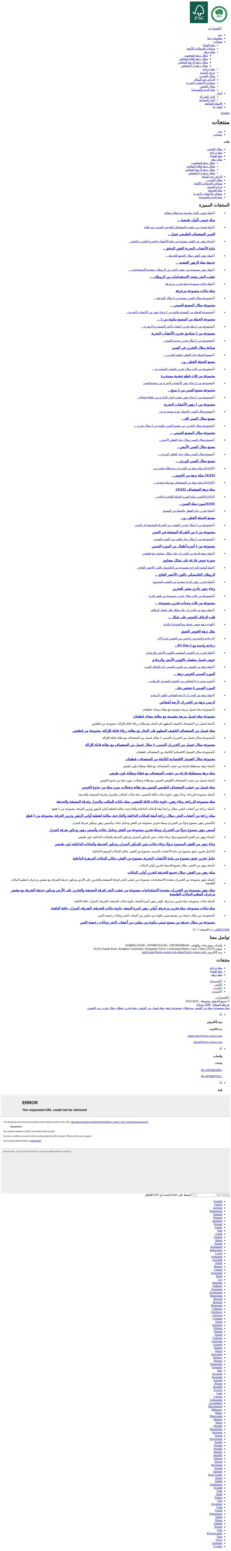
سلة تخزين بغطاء (127, 1008)
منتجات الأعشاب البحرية (200, 82)
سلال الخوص (207, 86)
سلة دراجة (209, 69)
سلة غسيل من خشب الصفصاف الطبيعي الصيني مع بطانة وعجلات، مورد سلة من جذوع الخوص (148, 787)
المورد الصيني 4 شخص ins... (195, 688)
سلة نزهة (209, 52)
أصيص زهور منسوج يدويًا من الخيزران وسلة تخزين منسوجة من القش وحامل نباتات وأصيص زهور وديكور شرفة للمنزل (132, 830)
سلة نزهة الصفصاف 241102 (195, 489)
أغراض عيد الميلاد (204, 79)
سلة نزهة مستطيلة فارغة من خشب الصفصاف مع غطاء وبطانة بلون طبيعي (162, 773)
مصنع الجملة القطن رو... (198, 362)
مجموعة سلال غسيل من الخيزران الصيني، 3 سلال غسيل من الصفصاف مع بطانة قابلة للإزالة (150, 745)
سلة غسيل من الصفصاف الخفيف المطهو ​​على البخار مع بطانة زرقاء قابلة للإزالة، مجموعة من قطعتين (143, 731)
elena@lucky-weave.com (191, 952)
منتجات (217, 41)
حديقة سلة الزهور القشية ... (195, 262)
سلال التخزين (207, 76)
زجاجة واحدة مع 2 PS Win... (195, 645)
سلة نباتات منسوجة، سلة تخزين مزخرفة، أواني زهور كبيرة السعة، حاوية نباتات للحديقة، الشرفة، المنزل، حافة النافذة (133, 908)
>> (210, 929)
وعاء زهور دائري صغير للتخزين (194, 589)
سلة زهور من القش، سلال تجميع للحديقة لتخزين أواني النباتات (171, 872)
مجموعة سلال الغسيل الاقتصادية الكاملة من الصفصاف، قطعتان (170, 759)
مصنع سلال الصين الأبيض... (196, 447)
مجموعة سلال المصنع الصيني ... (192, 305)
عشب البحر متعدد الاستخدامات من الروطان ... (182, 277)
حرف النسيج (207, 72)
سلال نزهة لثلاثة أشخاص (193, 58)
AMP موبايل (203, 1004)
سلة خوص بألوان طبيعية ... (196, 220)
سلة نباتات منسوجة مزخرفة (195, 291)
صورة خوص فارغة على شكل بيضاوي (189, 560)
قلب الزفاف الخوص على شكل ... (191, 617)
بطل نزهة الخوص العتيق (198, 631)
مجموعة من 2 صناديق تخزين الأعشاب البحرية (183, 333)
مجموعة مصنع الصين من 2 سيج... (191, 390)
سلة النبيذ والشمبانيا (203, 89)
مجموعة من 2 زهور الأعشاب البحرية (189, 404)
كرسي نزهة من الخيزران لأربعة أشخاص (187, 702)
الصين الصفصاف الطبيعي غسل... (191, 234)
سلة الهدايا (209, 45)
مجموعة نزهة (174, 1008)
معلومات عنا (214, 38)
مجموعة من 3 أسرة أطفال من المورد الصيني (183, 546)
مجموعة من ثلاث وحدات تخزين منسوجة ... (185, 603)
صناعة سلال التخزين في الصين (193, 348)
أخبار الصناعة (207, 100)
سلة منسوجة (222, 1008)
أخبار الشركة (207, 96)
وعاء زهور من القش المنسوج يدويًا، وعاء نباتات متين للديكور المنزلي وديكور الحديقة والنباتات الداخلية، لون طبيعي (135, 844)
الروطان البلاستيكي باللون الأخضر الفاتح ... (185, 574)
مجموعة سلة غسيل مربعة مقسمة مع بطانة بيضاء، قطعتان (174, 716)
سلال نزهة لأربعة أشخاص (193, 62)
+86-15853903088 (211, 1070)
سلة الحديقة (215, 190)
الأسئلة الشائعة (213, 103)
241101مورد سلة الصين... (197, 504)
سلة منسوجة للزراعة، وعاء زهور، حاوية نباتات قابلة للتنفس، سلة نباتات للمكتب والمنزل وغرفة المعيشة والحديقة (135, 801)
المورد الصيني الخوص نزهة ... (194, 674)
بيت (220, 34)
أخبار (219, 93)
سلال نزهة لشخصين (196, 55)
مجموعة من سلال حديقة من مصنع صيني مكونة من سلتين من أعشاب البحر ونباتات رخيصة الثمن (147, 922)
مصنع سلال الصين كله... (198, 418)
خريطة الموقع (221, 1004)
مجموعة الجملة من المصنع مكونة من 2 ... (186, 319)
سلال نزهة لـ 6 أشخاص (194, 65)
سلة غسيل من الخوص (151, 1008)
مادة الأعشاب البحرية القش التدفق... (189, 248)
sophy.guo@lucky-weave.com (159, 952)
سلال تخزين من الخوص (101, 1008)
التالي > (216, 929)
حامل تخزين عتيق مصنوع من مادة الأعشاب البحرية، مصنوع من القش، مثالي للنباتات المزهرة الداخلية (144, 858)
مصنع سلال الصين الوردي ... (195, 461)
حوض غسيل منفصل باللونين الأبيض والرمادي (183, 660)
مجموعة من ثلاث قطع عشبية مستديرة (188, 376)
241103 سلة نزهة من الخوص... (193, 475)
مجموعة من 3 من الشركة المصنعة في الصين (183, 532)
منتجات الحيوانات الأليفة (201, 48)
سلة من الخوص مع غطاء (198, 1008)
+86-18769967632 (211, 1076)
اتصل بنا (217, 106)
